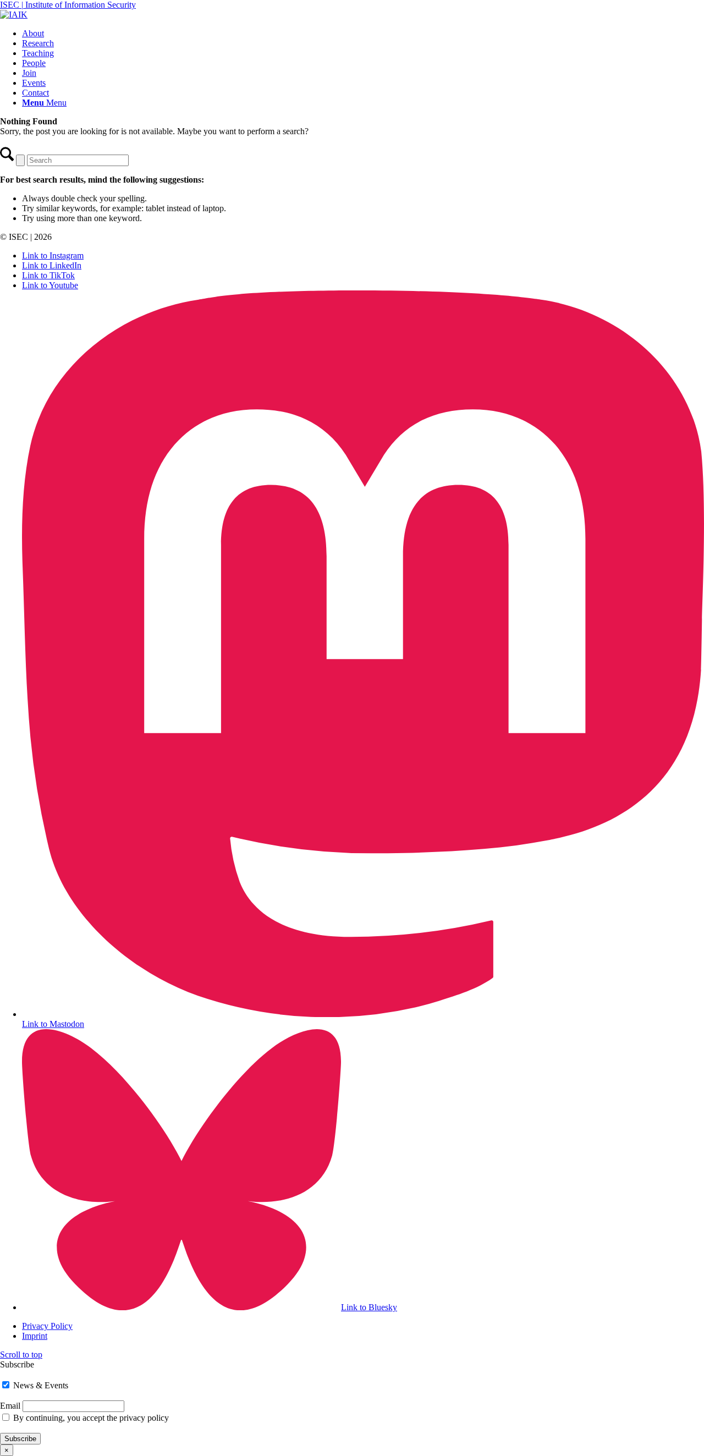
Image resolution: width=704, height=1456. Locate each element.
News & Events (39, 1385)
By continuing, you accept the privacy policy (91, 1417)
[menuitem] (363, 34)
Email (10, 1405)
